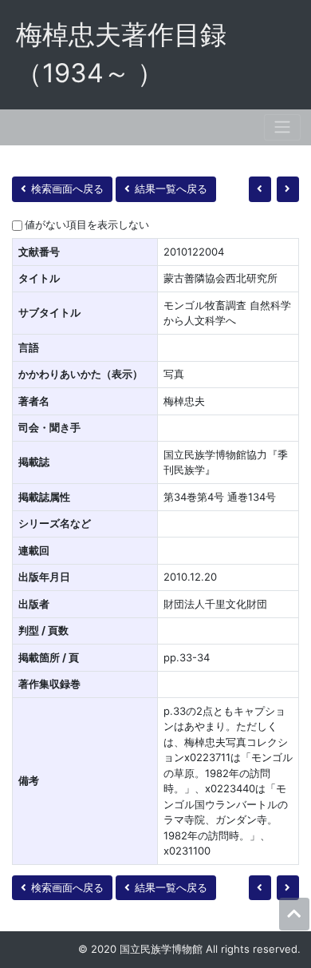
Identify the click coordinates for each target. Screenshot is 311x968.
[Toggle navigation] (282, 127)
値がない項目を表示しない (87, 224)
